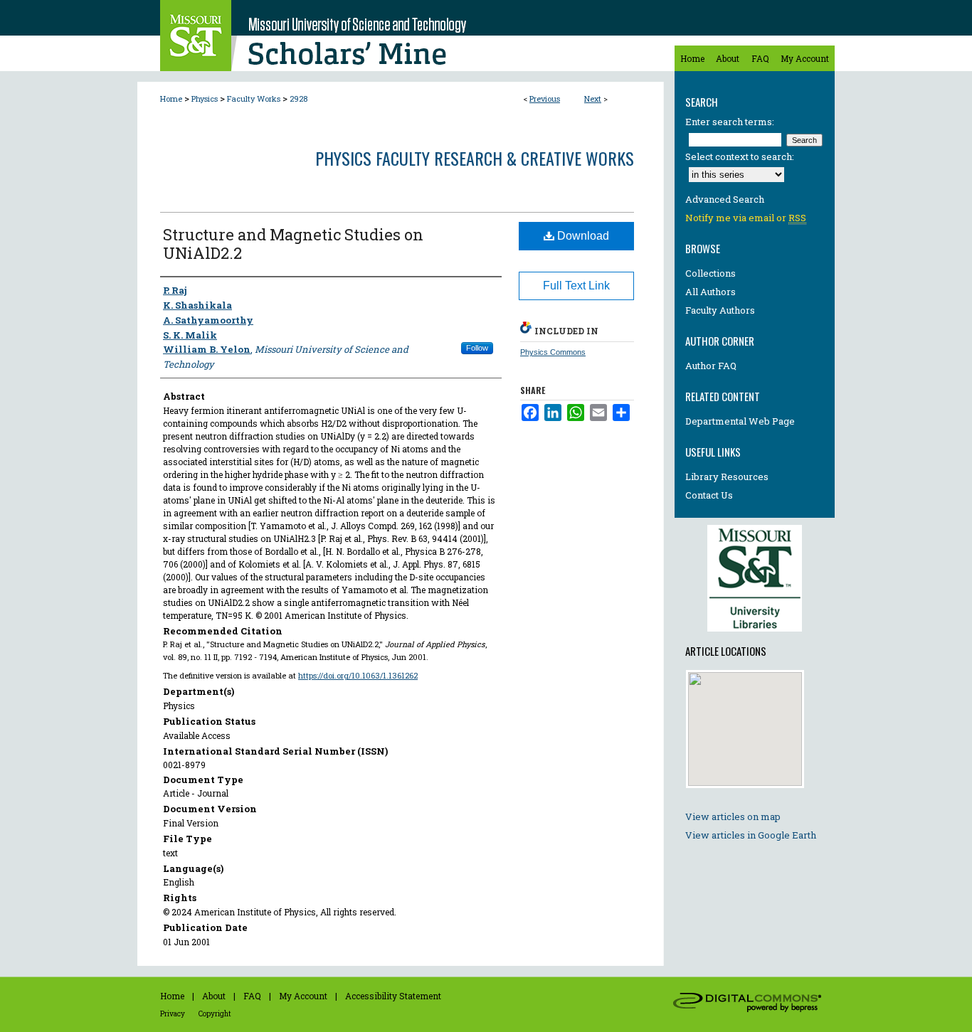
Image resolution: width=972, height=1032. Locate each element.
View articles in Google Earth (750, 835)
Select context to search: (739, 156)
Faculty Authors (720, 310)
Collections (710, 273)
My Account (303, 995)
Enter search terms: (729, 121)
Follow (477, 348)
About (214, 995)
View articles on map (733, 816)
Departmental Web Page (740, 421)
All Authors (710, 291)
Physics (204, 98)
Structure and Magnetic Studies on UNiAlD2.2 (293, 243)
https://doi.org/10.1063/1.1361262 (358, 675)
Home (171, 98)
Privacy (172, 1013)
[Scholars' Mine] (400, 35)
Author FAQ (710, 365)
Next (592, 98)
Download (581, 236)
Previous (544, 98)
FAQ (252, 995)
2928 (298, 98)
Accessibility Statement (393, 995)
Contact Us (709, 495)
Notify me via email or (745, 217)
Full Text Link (576, 286)
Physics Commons (553, 352)
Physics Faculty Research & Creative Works (474, 158)
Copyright (215, 1013)
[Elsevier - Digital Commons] (749, 1004)
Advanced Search (724, 199)
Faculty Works (253, 98)
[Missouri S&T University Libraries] (754, 635)
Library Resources (726, 476)
